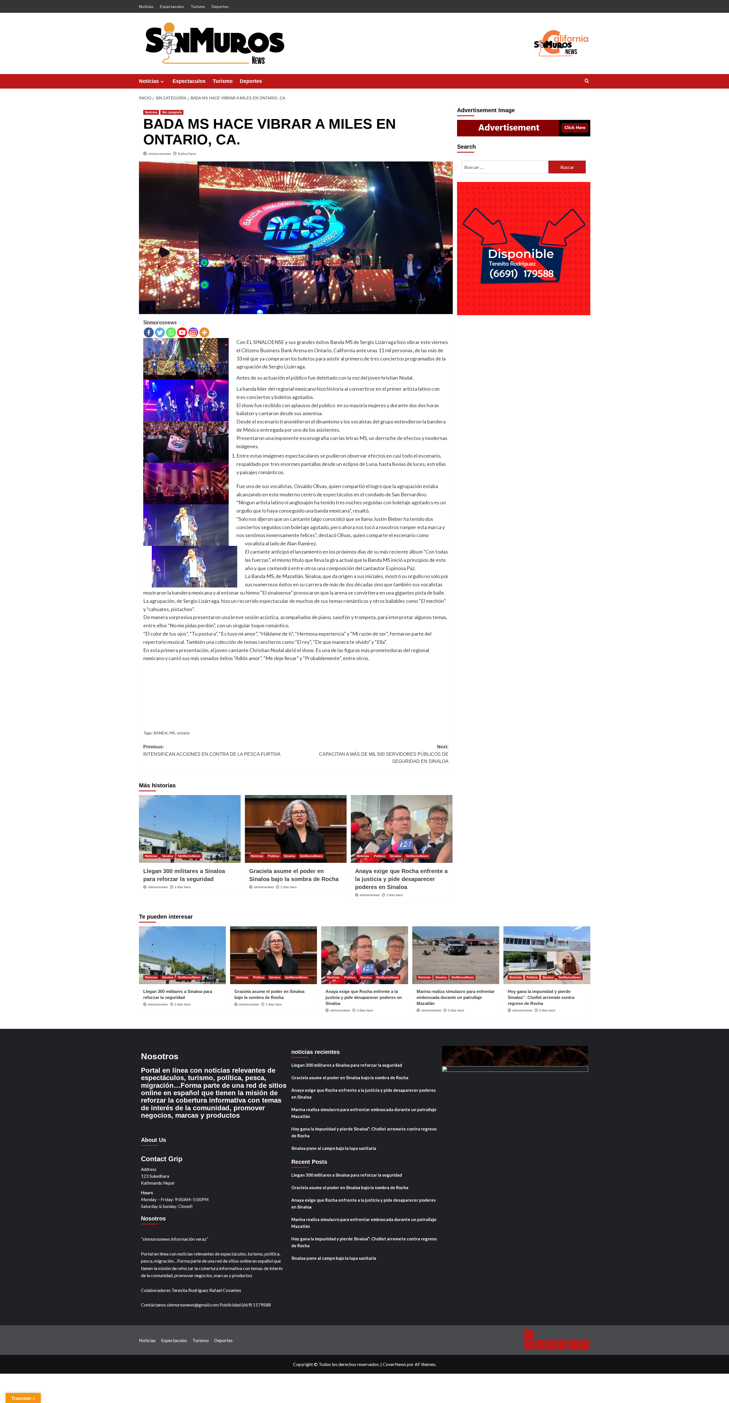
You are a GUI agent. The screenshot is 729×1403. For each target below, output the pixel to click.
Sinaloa (167, 856)
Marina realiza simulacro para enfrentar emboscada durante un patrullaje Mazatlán (456, 997)
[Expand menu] (162, 81)
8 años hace (187, 153)
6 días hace (547, 1010)
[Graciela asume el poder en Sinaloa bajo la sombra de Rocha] (296, 829)
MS (172, 732)
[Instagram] (193, 332)
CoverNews (394, 1364)
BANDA (161, 732)
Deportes (220, 6)
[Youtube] (182, 332)
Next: (384, 754)
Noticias (146, 6)
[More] (204, 332)
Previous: (211, 750)
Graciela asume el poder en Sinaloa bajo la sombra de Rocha (349, 1077)
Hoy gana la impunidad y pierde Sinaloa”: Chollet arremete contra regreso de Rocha (541, 997)
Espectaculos (172, 6)
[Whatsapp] (171, 332)
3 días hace (394, 895)
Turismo (198, 6)
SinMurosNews (189, 856)
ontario (183, 732)
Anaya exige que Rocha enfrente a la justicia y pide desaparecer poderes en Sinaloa (401, 879)
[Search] (586, 81)
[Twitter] (160, 332)
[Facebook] (149, 332)
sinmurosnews (159, 153)
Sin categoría (172, 112)
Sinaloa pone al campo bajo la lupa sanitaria (333, 1148)
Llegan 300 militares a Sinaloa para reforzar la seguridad (346, 1065)
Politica (273, 856)
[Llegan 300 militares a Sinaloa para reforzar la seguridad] (190, 829)
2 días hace (183, 887)
